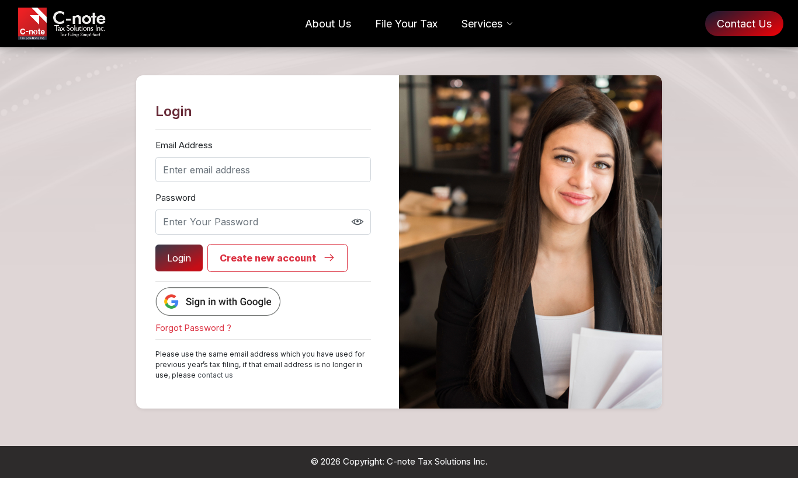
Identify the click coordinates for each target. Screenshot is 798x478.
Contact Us (744, 24)
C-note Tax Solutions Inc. (437, 461)
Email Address (184, 145)
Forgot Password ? (193, 327)
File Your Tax (406, 24)
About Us (328, 24)
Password (175, 197)
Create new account (269, 258)
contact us (215, 375)
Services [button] (482, 24)
